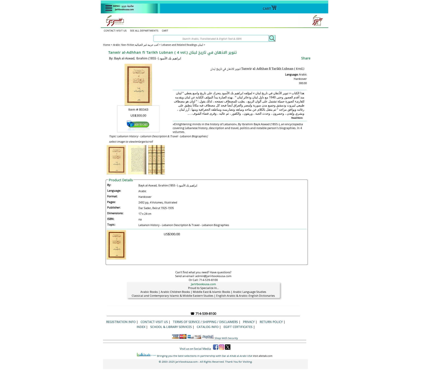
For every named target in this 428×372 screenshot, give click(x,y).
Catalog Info (208, 327)
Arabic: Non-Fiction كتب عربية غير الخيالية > (137, 44)
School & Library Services (171, 327)
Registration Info (121, 322)
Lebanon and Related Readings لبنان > (183, 44)
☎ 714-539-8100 (203, 313)
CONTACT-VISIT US (115, 30)
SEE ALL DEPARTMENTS (144, 30)
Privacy (249, 322)
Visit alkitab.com (262, 355)
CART (267, 8)
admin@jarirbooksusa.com (213, 276)
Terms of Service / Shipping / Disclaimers (205, 322)
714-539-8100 (208, 280)
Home (106, 44)
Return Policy (271, 322)
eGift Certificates (238, 327)
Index (141, 327)
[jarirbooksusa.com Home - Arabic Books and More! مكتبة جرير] (114, 25)
